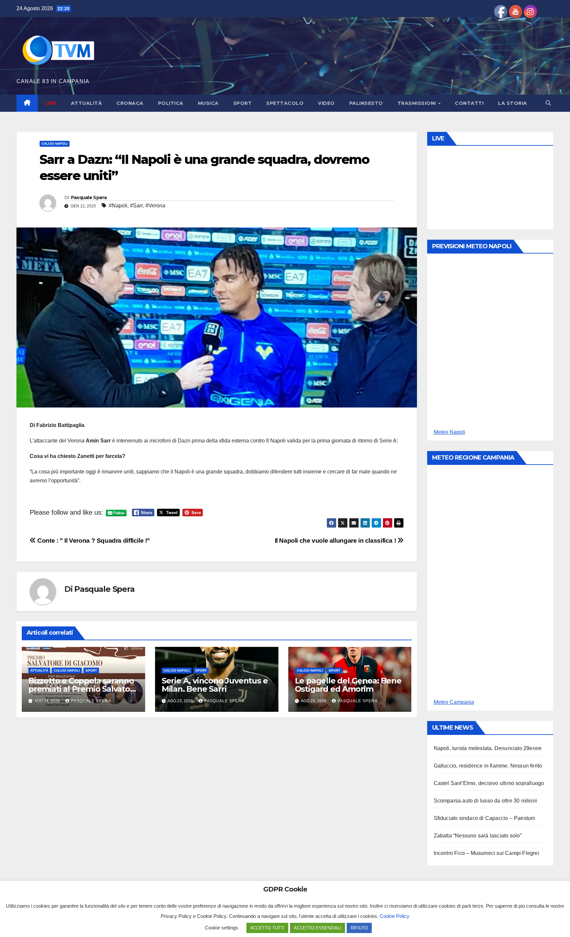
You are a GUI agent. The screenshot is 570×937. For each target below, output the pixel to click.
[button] (548, 103)
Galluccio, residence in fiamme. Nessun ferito (488, 766)
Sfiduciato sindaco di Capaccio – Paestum (484, 818)
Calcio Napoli (55, 143)
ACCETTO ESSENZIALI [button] (317, 927)
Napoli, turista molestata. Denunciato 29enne (488, 748)
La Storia (512, 103)
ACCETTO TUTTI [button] (267, 927)
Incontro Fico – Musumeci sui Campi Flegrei (486, 853)
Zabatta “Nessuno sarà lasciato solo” (478, 835)
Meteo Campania (454, 702)
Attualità (86, 103)
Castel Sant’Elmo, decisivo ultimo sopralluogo (489, 783)
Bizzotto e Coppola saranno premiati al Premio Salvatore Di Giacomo (83, 689)
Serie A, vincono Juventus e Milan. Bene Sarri (215, 685)
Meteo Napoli (449, 432)
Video (326, 103)
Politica (170, 103)
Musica (208, 103)
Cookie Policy (394, 916)
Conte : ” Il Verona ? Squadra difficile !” (93, 540)
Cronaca (129, 103)
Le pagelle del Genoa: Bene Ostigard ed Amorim (348, 685)
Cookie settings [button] (221, 927)
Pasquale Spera (89, 197)
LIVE (50, 103)
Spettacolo (284, 103)
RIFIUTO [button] (359, 927)
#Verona (155, 205)
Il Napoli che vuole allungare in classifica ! (336, 540)
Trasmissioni (417, 103)
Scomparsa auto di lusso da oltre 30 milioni (485, 800)
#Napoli (118, 205)
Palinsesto (366, 103)
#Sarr (136, 205)
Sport (242, 103)
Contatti (469, 103)
